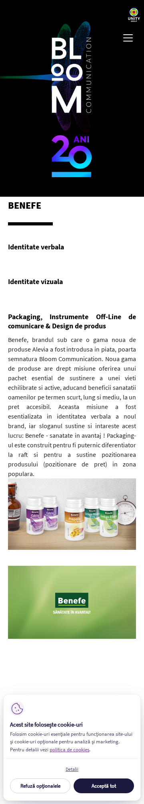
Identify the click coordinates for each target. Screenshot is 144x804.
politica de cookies (69, 749)
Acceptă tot (104, 785)
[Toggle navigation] (128, 38)
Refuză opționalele (40, 785)
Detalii (72, 769)
